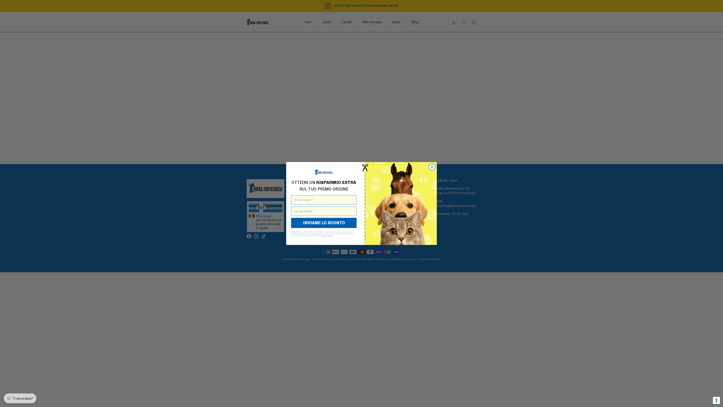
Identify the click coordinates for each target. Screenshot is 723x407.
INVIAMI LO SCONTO (324, 222)
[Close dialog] (432, 167)
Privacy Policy (326, 236)
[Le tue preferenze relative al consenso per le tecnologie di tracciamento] (716, 400)
